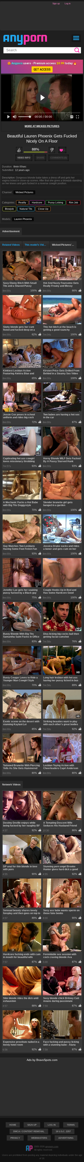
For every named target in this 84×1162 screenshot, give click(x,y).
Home (12, 1125)
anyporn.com (51, 1146)
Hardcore (37, 202)
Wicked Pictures (24, 192)
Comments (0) (58, 157)
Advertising (66, 1138)
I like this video (19, 150)
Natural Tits (26, 208)
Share (40, 157)
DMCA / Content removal (28, 1131)
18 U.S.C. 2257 (63, 1131)
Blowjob (9, 208)
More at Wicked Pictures (42, 126)
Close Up (43, 208)
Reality (22, 202)
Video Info (23, 157)
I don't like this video (51, 150)
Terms (71, 1125)
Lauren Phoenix (23, 219)
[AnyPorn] (25, 40)
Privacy (15, 1138)
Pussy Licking (55, 202)
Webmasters (39, 1138)
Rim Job (73, 202)
